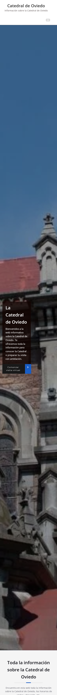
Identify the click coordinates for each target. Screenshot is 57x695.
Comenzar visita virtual (13, 369)
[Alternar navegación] (48, 20)
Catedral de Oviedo (26, 6)
